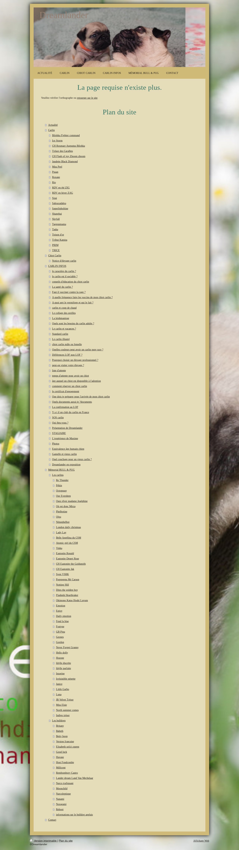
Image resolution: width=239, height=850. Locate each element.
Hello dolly (62, 652)
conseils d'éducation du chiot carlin (70, 281)
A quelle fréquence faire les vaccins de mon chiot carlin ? (82, 297)
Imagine (60, 673)
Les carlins (57, 475)
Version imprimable (45, 840)
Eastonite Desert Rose (67, 558)
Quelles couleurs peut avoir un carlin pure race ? (77, 349)
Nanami (60, 799)
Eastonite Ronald (65, 553)
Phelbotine (61, 511)
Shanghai (57, 213)
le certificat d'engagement (65, 391)
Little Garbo (62, 689)
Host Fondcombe (65, 762)
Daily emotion (63, 616)
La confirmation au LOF (65, 407)
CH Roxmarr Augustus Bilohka (68, 145)
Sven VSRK (62, 574)
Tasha (55, 229)
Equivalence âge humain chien (68, 448)
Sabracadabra (59, 203)
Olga (58, 516)
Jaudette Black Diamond (65, 161)
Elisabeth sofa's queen (67, 746)
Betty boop (62, 736)
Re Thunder (62, 480)
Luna (58, 694)
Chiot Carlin (54, 255)
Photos (55, 443)
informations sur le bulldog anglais (74, 814)
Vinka (59, 548)
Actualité (53, 125)
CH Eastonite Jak (65, 569)
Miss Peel (57, 166)
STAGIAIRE (59, 433)
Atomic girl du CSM (67, 543)
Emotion (60, 605)
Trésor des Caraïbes (62, 151)
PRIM (55, 245)
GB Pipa (60, 631)
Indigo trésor (63, 715)
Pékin (59, 485)
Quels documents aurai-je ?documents (72, 401)
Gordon (60, 642)
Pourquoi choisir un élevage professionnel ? (75, 360)
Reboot (59, 809)
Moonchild (61, 788)
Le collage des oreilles (64, 313)
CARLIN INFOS (57, 266)
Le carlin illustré (61, 339)
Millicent (61, 767)
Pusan (55, 172)
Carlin (51, 130)
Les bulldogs (59, 720)
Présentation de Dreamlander (67, 428)
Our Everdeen (63, 496)
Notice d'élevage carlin (64, 260)
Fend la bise (62, 621)
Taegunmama (59, 224)
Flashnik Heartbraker (67, 595)
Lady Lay (61, 532)
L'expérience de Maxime (65, 438)
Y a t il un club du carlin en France (70, 412)
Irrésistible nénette (65, 678)
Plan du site (66, 840)
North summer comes (67, 710)
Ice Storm (57, 140)
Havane (60, 757)
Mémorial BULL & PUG (61, 469)
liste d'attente (59, 370)
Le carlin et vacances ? (64, 328)
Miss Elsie (61, 705)
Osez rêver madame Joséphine (72, 501)
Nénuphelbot (62, 522)
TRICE (56, 250)
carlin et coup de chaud (64, 307)
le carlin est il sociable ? (64, 276)
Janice (59, 684)
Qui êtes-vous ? (60, 422)
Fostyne (60, 626)
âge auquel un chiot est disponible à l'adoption (76, 381)
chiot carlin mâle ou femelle (67, 344)
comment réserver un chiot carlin (69, 386)
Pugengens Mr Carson (67, 579)
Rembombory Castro (67, 772)
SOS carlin (58, 417)
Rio (54, 182)
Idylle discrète (63, 663)
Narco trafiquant (64, 783)
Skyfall (56, 219)
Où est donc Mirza (65, 506)
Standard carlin (60, 334)
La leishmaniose (60, 318)
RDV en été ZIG (61, 187)
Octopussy (61, 490)
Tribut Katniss (59, 239)
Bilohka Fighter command (66, 135)
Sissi (54, 198)
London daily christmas (68, 527)
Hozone (60, 657)
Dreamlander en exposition (66, 464)
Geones (60, 637)
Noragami (61, 804)
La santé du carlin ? (62, 287)
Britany (60, 725)
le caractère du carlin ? (64, 271)
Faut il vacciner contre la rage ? (69, 292)
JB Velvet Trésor (65, 699)
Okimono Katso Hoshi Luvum (72, 600)
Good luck (61, 752)
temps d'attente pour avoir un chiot (70, 375)
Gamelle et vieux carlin (64, 454)
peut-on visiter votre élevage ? (68, 365)
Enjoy (59, 610)
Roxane (56, 177)
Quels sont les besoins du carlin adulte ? (73, 323)
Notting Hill (62, 584)
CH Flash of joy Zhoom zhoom (68, 156)
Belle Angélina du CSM (68, 537)
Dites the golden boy (67, 590)
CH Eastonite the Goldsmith (71, 563)
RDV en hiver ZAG (62, 192)
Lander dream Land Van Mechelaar (74, 778)
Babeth (59, 731)
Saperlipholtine (60, 208)
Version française (65, 741)
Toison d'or (58, 234)
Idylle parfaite (63, 668)
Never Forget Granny (67, 647)
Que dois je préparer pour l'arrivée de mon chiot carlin (81, 396)
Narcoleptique (63, 793)
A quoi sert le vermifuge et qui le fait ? (72, 302)
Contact (52, 819)
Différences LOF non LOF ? (67, 354)
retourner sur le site (87, 97)
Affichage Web (201, 840)
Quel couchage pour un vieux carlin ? (72, 459)
